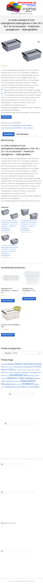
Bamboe (11, 364)
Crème (7, 367)
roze (20, 384)
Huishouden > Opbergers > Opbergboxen (26, 372)
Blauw (38, 364)
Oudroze (17, 381)
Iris (40, 372)
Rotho (16, 384)
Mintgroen (37, 378)
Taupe (36, 384)
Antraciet (4, 364)
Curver (11, 367)
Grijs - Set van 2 (18, 370)
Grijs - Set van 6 (36, 370)
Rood (13, 384)
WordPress (31, 581)
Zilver (32, 387)
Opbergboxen (10, 381)
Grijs (6, 128)
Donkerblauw (18, 367)
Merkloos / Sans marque (24, 128)
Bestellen (6, 117)
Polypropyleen (28, 381)
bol (11, 125)
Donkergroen (27, 367)
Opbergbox (16, 125)
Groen (3, 372)
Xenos (27, 387)
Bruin (3, 367)
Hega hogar (9, 372)
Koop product (7, 300)
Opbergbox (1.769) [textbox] (21, 353)
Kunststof (11, 128)
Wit (23, 387)
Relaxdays (5, 384)
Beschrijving (8, 134)
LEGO (25, 375)
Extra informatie (22, 134)
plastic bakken (26, 125)
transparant (10, 387)
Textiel (2, 387)
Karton (3, 375)
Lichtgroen (4, 378)
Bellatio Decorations (25, 364)
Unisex (18, 387)
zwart (36, 387)
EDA (34, 367)
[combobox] (21, 353)
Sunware (27, 383)
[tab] (8, 134)
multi (3, 381)
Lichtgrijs (36, 375)
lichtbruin (31, 375)
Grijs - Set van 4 (27, 370)
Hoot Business (19, 581)
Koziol (7, 375)
